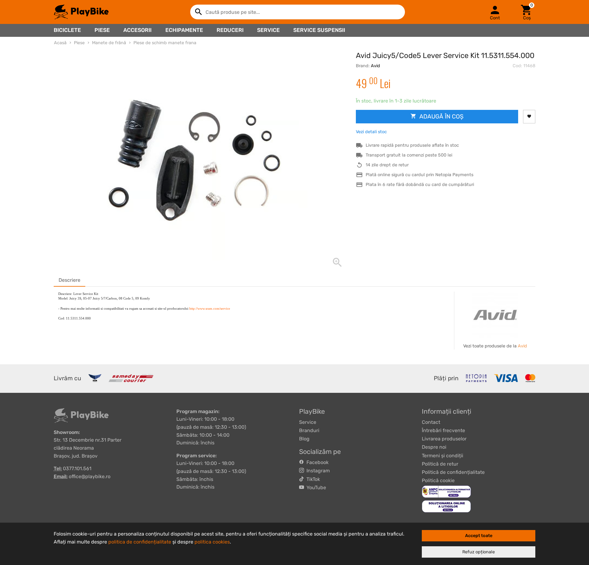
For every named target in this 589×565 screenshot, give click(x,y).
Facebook (316, 462)
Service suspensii (319, 30)
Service (268, 30)
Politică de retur (440, 464)
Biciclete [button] (67, 30)
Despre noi (434, 447)
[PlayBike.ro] (81, 12)
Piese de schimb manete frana (164, 42)
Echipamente (184, 30)
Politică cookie (438, 480)
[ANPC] (446, 491)
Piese (102, 30)
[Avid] (495, 315)
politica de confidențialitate (139, 542)
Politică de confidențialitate (453, 472)
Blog (304, 439)
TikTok (312, 479)
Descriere (69, 280)
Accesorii (137, 30)
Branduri (309, 430)
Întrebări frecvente (443, 430)
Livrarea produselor (444, 439)
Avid (375, 65)
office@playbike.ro (89, 476)
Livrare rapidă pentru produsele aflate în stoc (412, 145)
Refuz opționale (478, 552)
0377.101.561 (77, 468)
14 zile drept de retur (387, 165)
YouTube (315, 487)
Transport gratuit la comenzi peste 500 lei (409, 155)
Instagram (317, 471)
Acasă (60, 42)
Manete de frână (109, 42)
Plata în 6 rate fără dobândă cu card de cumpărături (420, 184)
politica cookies (212, 542)
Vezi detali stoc (371, 131)
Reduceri (230, 30)
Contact (431, 422)
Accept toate (478, 535)
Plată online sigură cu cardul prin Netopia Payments (419, 174)
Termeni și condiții (442, 456)
